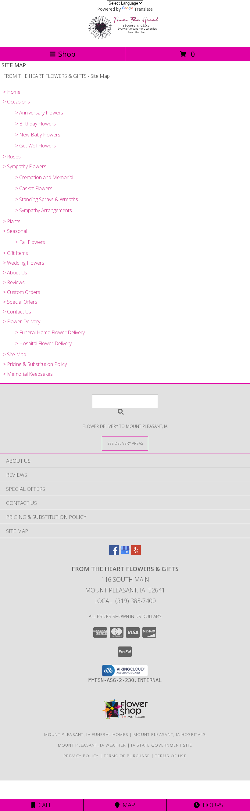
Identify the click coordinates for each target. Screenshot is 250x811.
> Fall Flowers (30, 242)
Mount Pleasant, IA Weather (92, 745)
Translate (143, 9)
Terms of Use (171, 756)
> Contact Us (17, 311)
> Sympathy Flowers (24, 166)
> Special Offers (20, 302)
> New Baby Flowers (37, 134)
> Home (11, 92)
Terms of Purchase (127, 756)
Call (43, 805)
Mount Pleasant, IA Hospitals (170, 734)
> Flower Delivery (21, 321)
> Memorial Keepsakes (28, 374)
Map (127, 805)
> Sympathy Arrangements (43, 210)
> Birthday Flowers (35, 123)
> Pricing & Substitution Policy (35, 364)
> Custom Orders (21, 292)
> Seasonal (15, 231)
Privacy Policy (80, 756)
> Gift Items (15, 253)
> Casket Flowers (33, 188)
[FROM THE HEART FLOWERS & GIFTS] (125, 38)
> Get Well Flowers (35, 145)
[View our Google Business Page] (125, 552)
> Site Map (14, 354)
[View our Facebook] (114, 552)
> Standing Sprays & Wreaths (46, 199)
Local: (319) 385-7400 (125, 601)
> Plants (11, 221)
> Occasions (16, 101)
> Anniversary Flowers (39, 112)
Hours (211, 805)
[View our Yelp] (136, 552)
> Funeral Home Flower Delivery (50, 332)
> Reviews (14, 282)
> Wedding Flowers (23, 262)
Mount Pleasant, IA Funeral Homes (86, 734)
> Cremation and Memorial (44, 177)
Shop (66, 54)
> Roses (12, 156)
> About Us (15, 272)
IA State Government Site (161, 745)
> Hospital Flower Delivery (43, 343)
